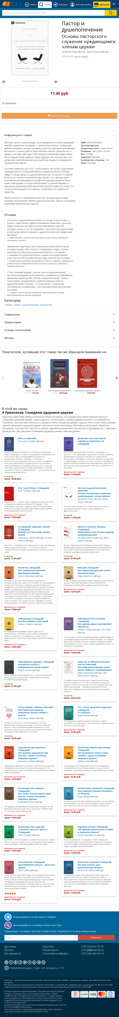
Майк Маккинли (86, 672)
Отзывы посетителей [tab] (17, 330)
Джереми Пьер (69, 51)
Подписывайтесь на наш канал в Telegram (34, 917)
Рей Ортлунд (24, 835)
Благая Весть (106, 148)
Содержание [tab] (12, 314)
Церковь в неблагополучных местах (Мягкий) (95, 665)
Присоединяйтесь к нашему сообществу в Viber (37, 925)
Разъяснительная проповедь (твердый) (94, 753)
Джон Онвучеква (26, 576)
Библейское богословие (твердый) (95, 622)
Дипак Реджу (93, 51)
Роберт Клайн (85, 629)
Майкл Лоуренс (26, 624)
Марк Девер (84, 715)
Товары (8, 304)
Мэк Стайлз (24, 870)
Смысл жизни (32, 390)
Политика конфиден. (56, 953)
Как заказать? (12, 953)
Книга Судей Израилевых (59, 390)
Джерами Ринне (26, 801)
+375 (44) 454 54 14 (92, 953)
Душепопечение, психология (37, 304)
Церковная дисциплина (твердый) (33, 753)
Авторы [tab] (9, 338)
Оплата (8, 950)
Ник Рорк (106, 629)
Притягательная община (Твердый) (96, 530)
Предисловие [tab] (12, 322)
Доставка (10, 946)
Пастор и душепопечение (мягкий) (94, 492)
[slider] (67, 56)
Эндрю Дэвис (25, 670)
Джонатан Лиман (27, 441)
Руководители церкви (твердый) (34, 793)
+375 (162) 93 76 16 (92, 946)
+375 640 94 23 (92, 950)
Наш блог (48, 946)
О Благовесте (50, 950)
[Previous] (3, 378)
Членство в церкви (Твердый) (94, 865)
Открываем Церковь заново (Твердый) (34, 530)
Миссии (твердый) (94, 570)
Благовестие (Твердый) (36, 865)
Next (55, 81)
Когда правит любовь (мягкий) (35, 711)
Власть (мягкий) (27, 438)
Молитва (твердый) (32, 570)
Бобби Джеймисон (87, 835)
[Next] (116, 378)
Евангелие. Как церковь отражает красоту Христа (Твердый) (32, 829)
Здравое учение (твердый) (95, 829)
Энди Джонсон (85, 576)
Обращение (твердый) (33, 620)
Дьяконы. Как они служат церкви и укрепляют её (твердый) (92, 441)
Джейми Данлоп (86, 537)
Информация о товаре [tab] (18, 135)
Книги (17, 304)
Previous (3, 81)
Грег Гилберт (25, 490)
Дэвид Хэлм (84, 761)
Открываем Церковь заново (87, 390)
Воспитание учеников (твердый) (96, 791)
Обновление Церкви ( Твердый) (36, 664)
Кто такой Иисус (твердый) (33, 488)
